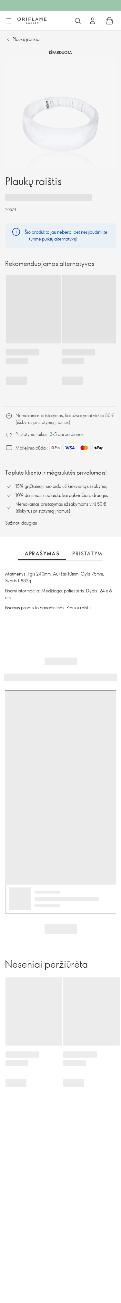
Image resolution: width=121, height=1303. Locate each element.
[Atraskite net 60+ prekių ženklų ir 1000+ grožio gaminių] (78, 21)
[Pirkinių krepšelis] (109, 21)
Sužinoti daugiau (21, 523)
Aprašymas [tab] (42, 553)
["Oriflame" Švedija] (32, 20)
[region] (60, 112)
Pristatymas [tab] (91, 553)
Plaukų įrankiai (26, 39)
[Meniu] (9, 21)
